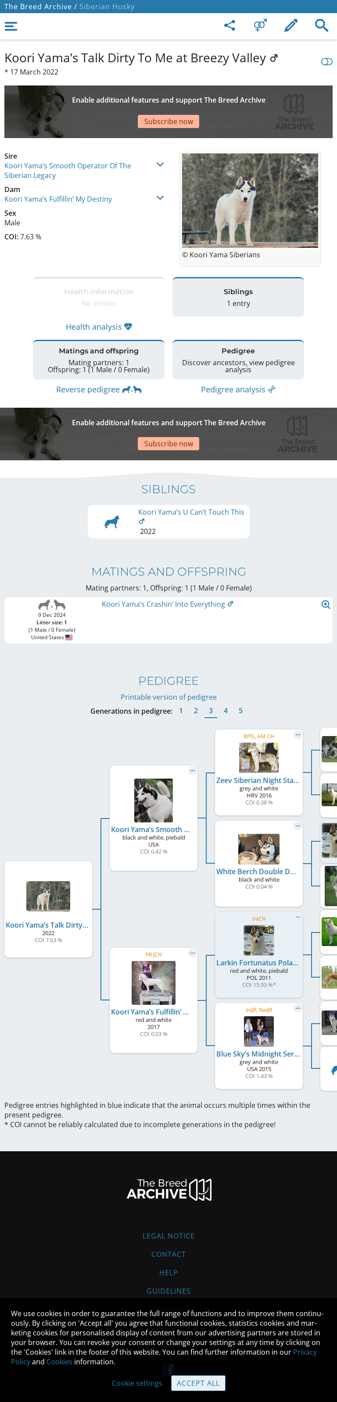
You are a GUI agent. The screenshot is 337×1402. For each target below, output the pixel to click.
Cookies (59, 1361)
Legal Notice (169, 1236)
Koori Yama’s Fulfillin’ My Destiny (58, 199)
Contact (168, 1254)
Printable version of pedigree (169, 697)
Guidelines (169, 1291)
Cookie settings (137, 1383)
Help (168, 1272)
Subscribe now (168, 121)
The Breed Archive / (40, 6)
